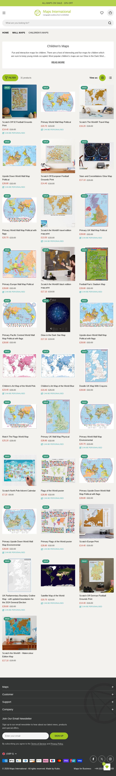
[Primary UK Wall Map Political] (96, 210)
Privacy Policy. (57, 744)
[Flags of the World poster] (58, 470)
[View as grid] (102, 77)
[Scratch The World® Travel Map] (96, 102)
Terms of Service (38, 744)
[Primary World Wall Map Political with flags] (19, 210)
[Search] (109, 23)
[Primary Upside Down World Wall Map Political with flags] (96, 470)
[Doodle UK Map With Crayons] (96, 365)
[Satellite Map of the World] (58, 575)
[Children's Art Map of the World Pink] (19, 365)
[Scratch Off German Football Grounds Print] (96, 575)
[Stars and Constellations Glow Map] (96, 156)
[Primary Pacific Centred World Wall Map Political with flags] (19, 315)
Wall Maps (18, 32)
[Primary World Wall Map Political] (58, 102)
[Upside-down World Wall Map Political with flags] (96, 315)
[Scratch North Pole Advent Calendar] (19, 470)
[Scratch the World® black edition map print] (58, 264)
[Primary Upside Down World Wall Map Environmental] (19, 521)
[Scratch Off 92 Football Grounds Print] (19, 102)
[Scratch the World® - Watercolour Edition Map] (19, 633)
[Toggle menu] (4, 13)
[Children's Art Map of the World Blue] (58, 365)
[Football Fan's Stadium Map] (96, 264)
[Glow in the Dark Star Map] (58, 315)
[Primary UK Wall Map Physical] (58, 416)
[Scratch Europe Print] (96, 521)
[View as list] (110, 77)
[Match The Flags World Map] (19, 416)
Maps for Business (82, 768)
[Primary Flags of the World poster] (58, 521)
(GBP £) (10, 753)
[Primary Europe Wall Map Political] (19, 264)
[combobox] (58, 23)
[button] (32, 89)
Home (5, 32)
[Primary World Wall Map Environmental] (96, 416)
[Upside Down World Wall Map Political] (19, 156)
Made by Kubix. (53, 768)
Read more (58, 62)
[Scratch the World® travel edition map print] (58, 210)
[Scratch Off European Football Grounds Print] (58, 156)
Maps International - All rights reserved (27, 768)
